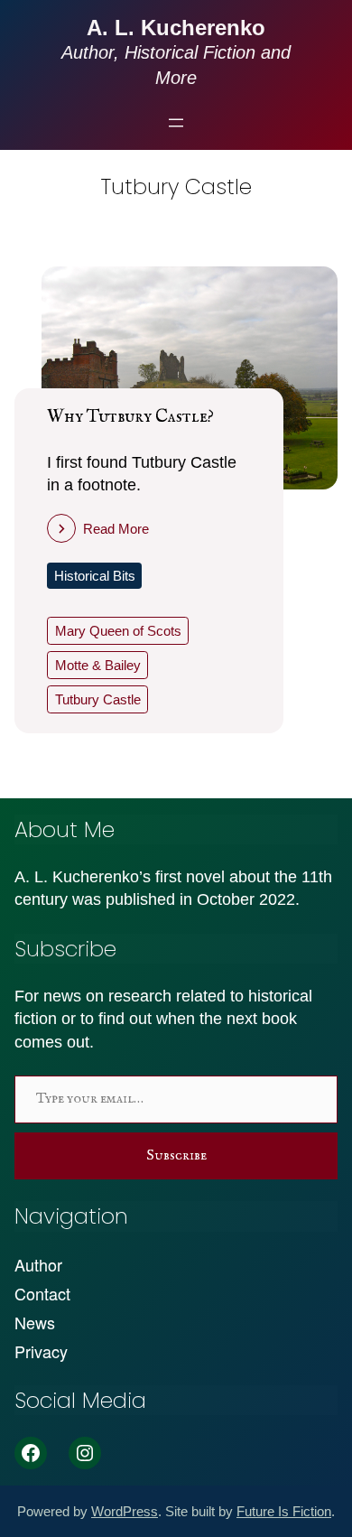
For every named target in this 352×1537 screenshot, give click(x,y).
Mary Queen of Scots (118, 630)
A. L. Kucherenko (176, 27)
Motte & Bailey (98, 665)
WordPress (124, 1511)
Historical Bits (94, 575)
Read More (116, 528)
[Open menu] (176, 123)
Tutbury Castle (98, 699)
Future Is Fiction (283, 1511)
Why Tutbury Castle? (130, 416)
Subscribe (176, 1156)
